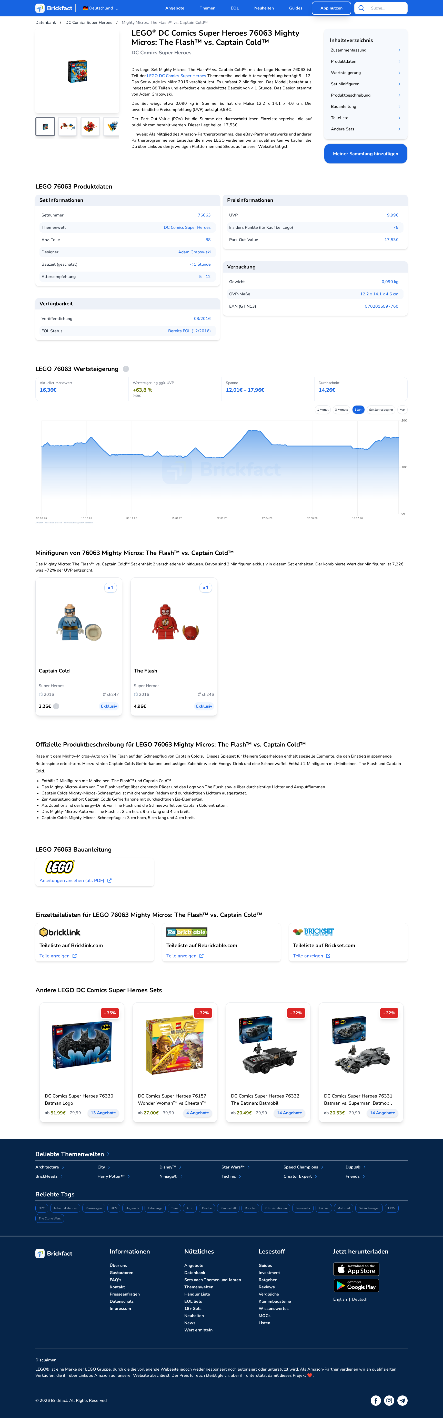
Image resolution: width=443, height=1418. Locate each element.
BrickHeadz (46, 1176)
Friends (353, 1176)
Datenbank (194, 1273)
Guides (296, 8)
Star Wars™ (233, 1167)
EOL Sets (193, 1301)
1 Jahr (359, 410)
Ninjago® (168, 1176)
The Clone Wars (50, 1218)
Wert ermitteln (198, 1330)
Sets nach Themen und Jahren (212, 1280)
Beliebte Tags (55, 1194)
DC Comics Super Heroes (187, 227)
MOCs (264, 1316)
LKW (391, 1208)
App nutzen (331, 8)
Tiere (174, 1208)
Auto (189, 1208)
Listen (264, 1323)
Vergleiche (269, 1294)
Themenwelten (198, 1287)
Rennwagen (94, 1208)
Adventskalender (65, 1208)
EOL (235, 8)
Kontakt (117, 1287)
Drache (207, 1208)
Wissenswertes (274, 1308)
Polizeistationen (276, 1208)
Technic (229, 1176)
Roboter (250, 1208)
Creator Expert (298, 1176)
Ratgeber (268, 1280)
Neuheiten (264, 8)
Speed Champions (301, 1167)
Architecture (47, 1167)
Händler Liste (197, 1294)
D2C (42, 1208)
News (189, 1323)
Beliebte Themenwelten (69, 1154)
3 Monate (341, 410)
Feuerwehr (303, 1208)
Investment (269, 1273)
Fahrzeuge (155, 1208)
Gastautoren (121, 1273)
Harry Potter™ (111, 1176)
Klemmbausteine (275, 1301)
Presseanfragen (125, 1294)
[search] (361, 8)
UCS (114, 1208)
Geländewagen (369, 1208)
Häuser (324, 1208)
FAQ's (115, 1280)
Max (402, 410)
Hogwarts (132, 1208)
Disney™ (167, 1167)
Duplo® (353, 1167)
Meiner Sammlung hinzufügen (365, 154)
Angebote (174, 8)
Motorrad (343, 1208)
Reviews (267, 1287)
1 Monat (322, 410)
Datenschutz (122, 1301)
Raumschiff (228, 1208)
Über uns (118, 1265)
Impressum (120, 1308)
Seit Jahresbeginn (381, 410)
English (340, 1299)
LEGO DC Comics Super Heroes (176, 76)
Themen (207, 8)
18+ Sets (193, 1308)
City (101, 1167)
